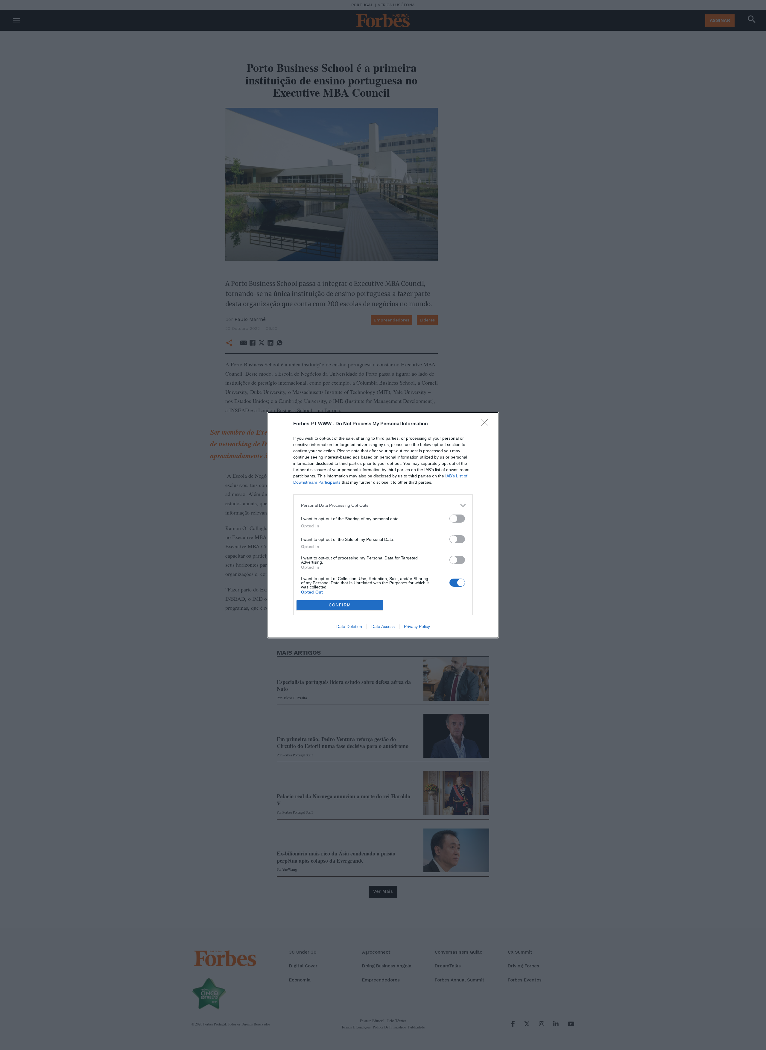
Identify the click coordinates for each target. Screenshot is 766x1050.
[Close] (486, 424)
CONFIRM (340, 605)
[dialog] (383, 525)
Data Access (383, 626)
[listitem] (383, 505)
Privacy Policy (417, 626)
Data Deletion (349, 626)
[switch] (457, 519)
